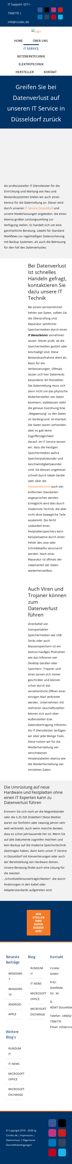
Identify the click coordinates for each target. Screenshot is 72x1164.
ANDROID (14, 1004)
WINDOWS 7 (14, 976)
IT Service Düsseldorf (39, 208)
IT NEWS (14, 1064)
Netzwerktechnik (39, 486)
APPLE (12, 1014)
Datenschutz (13, 1140)
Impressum (26, 1135)
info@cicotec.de (18, 22)
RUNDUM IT (14, 1051)
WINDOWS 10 (14, 991)
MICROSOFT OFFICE (14, 1076)
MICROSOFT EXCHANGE (14, 1092)
